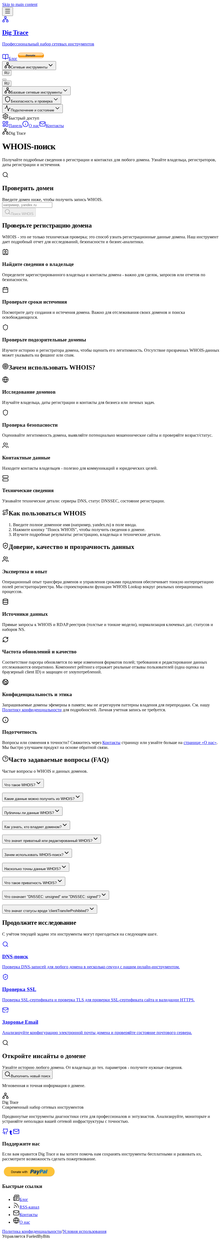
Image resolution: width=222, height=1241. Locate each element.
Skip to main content (19, 4)
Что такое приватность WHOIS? (30, 883)
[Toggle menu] (7, 11)
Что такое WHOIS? (19, 785)
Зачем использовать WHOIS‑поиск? (33, 855)
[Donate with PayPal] (29, 1176)
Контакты (111, 742)
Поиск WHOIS (22, 214)
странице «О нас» (200, 742)
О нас (24, 1222)
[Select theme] (4, 79)
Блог (13, 58)
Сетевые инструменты (29, 67)
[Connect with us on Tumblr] (11, 1133)
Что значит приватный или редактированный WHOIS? (48, 841)
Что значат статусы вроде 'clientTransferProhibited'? (46, 911)
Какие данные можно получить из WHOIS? (39, 799)
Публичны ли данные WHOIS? (29, 813)
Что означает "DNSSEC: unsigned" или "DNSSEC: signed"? (52, 897)
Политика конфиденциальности (31, 1231)
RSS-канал (29, 1207)
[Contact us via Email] (16, 1133)
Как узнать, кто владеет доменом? (32, 827)
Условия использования (84, 1231)
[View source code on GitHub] (5, 1133)
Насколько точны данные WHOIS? (32, 869)
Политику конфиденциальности (32, 709)
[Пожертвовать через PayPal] (30, 58)
